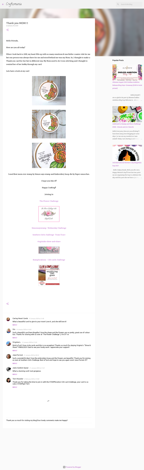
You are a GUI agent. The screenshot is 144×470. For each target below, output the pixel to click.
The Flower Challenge (49, 201)
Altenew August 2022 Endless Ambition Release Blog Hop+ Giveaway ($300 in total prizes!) (127, 85)
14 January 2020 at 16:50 (23, 329)
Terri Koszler (18, 379)
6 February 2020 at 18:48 (31, 379)
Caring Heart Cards (20, 318)
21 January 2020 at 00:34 (31, 355)
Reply (15, 325)
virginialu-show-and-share (49, 241)
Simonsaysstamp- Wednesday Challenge (49, 228)
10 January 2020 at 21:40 (36, 318)
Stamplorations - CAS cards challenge (49, 260)
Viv (14, 329)
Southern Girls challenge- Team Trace (49, 235)
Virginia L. (17, 342)
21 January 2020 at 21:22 (36, 368)
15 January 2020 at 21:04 (29, 342)
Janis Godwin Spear (21, 368)
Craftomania (14, 4)
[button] (7, 30)
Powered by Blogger (73, 467)
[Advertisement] (49, 446)
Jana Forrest (18, 355)
